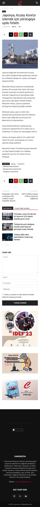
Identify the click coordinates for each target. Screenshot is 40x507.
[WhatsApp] (21, 34)
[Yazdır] (30, 34)
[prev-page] (3, 245)
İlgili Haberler (7, 208)
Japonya (13, 164)
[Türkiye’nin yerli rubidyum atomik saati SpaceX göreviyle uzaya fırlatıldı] (7, 227)
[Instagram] (14, 496)
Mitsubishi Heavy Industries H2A (12, 169)
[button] (3, 3)
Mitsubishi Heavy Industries (10, 166)
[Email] (26, 34)
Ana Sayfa (5, 8)
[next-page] (7, 245)
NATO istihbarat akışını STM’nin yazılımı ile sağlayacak (30, 196)
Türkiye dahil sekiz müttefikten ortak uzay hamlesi (23, 237)
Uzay (11, 8)
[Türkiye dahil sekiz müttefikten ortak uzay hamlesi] (7, 237)
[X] (11, 34)
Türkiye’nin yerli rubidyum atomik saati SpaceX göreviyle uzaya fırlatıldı (24, 226)
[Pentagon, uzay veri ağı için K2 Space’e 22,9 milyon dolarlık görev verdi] (7, 216)
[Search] (37, 3)
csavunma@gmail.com (23, 482)
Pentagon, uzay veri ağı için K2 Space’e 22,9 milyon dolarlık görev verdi (25, 216)
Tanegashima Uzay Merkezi (10, 171)
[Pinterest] (16, 34)
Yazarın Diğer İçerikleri (22, 208)
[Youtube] (26, 496)
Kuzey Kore (21, 164)
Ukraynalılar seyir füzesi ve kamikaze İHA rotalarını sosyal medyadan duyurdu (10, 197)
